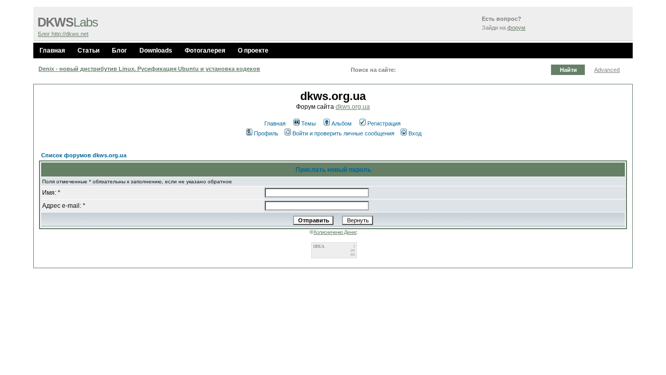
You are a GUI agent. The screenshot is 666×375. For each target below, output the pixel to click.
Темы (308, 123)
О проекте (253, 50)
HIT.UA (318, 246)
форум (516, 27)
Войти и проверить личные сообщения (343, 133)
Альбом (341, 123)
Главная (52, 50)
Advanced (607, 70)
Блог (119, 50)
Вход (414, 133)
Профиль (266, 133)
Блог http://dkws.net (63, 34)
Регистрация (384, 123)
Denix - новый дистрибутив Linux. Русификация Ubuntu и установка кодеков (149, 69)
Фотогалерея (205, 50)
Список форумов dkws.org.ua (83, 155)
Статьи (88, 50)
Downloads (155, 50)
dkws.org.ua (353, 106)
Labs (67, 22)
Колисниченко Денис (335, 232)
